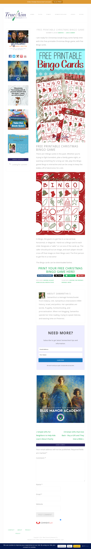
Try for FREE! (58, 2)
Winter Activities (49, 282)
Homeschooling (40, 282)
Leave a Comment (70, 33)
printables (64, 282)
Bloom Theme (39, 539)
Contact (11, 530)
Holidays (51, 280)
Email (39, 494)
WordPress (57, 539)
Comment (41, 458)
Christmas (45, 280)
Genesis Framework (49, 539)
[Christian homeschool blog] (18, 49)
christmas (72, 280)
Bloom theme (46, 537)
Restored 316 (54, 537)
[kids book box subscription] (18, 129)
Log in (62, 539)
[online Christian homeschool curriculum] (18, 80)
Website (39, 504)
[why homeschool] (18, 105)
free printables (79, 280)
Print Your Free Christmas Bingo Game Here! (60, 270)
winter (69, 282)
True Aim (15, 15)
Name (39, 484)
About (20, 530)
